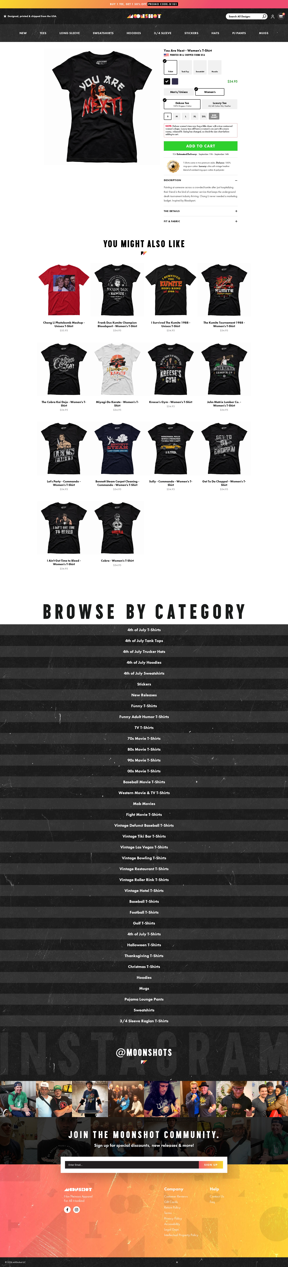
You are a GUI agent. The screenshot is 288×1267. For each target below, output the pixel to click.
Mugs (263, 33)
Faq (212, 1202)
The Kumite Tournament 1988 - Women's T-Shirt (224, 326)
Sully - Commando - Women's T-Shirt (170, 485)
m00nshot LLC (19, 1262)
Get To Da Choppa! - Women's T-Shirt (224, 485)
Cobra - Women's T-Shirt (117, 563)
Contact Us (217, 1196)
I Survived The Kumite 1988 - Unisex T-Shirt (170, 326)
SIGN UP (211, 1165)
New (23, 33)
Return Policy (172, 1207)
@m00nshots (144, 1052)
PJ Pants (239, 33)
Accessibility (172, 1224)
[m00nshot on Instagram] (18, 1099)
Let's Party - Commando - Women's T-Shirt (64, 485)
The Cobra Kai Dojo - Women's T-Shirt (64, 406)
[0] (281, 16)
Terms (168, 1213)
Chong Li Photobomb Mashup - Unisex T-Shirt (64, 326)
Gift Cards (171, 1202)
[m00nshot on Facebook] (67, 1209)
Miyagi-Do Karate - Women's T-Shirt (117, 406)
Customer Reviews (176, 1196)
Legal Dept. (171, 1229)
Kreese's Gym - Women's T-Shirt (170, 404)
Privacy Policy (173, 1218)
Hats (215, 33)
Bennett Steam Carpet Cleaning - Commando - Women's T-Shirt (117, 485)
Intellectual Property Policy (181, 1235)
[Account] (272, 19)
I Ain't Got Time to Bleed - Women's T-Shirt (64, 564)
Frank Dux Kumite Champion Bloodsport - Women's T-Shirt (117, 326)
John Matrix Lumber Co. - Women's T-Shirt (224, 406)
